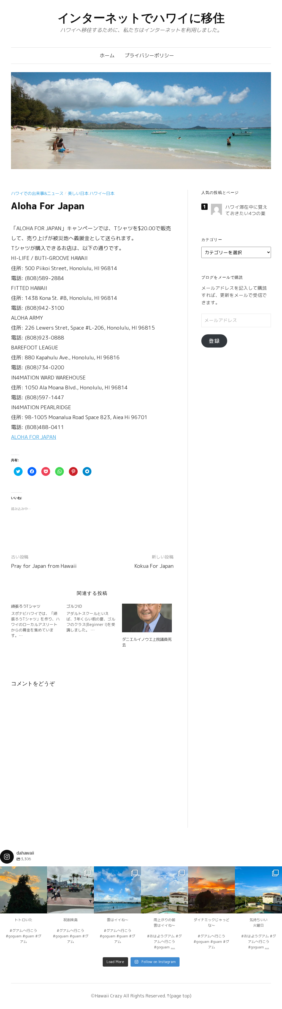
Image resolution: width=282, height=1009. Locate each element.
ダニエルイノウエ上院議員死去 (147, 642)
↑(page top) (178, 995)
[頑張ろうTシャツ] (38, 621)
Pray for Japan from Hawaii (44, 565)
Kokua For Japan (153, 565)
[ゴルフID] (94, 618)
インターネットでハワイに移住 (141, 18)
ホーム (107, 55)
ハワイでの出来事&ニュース (37, 193)
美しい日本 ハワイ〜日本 (91, 193)
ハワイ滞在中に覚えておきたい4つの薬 (246, 210)
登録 (214, 341)
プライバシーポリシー (149, 55)
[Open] (23, 889)
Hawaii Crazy (108, 995)
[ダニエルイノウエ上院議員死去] (147, 618)
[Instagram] (40, 906)
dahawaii (23, 871)
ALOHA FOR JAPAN (33, 437)
